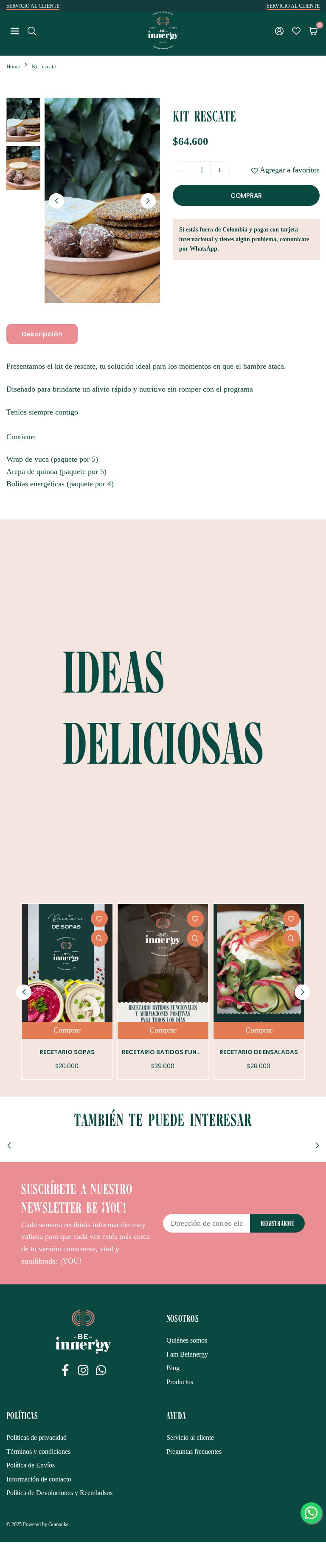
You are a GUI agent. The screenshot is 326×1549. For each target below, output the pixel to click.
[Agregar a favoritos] (99, 918)
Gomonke (58, 1524)
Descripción (42, 334)
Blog (173, 1367)
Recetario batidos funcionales (174, 1052)
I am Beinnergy (187, 1354)
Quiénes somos (186, 1340)
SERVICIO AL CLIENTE (32, 6)
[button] (313, 30)
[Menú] (14, 30)
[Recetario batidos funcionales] (163, 963)
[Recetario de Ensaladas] (259, 963)
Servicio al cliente (190, 1437)
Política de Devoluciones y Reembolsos (59, 1492)
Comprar (67, 1030)
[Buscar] (31, 30)
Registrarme (277, 1223)
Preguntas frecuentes (194, 1451)
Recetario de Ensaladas (258, 1052)
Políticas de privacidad (36, 1437)
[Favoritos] (296, 30)
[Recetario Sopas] (67, 963)
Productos (179, 1381)
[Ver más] (99, 938)
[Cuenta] (279, 30)
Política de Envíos (30, 1465)
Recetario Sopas (67, 1052)
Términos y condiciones (38, 1451)
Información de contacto (38, 1479)
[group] (102, 200)
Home (13, 66)
